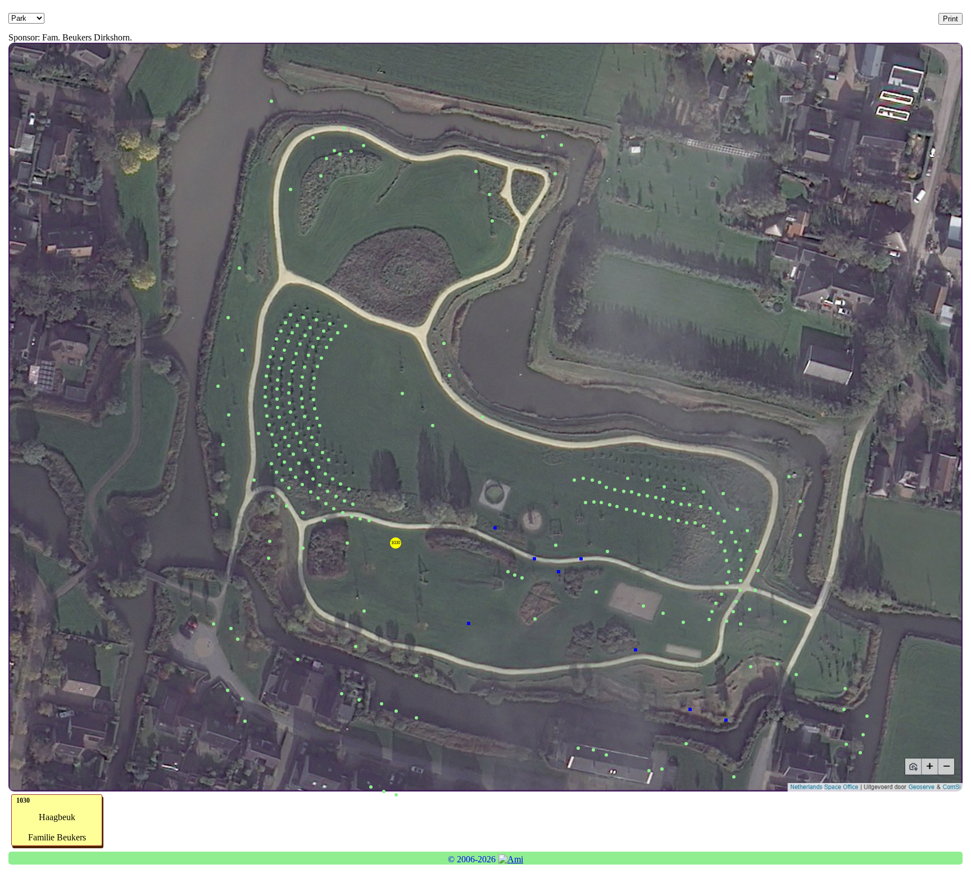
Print (950, 19)
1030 (395, 542)
